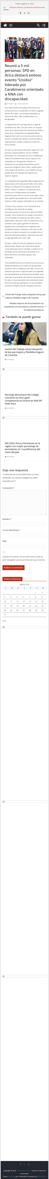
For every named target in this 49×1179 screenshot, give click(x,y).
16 (42, 601)
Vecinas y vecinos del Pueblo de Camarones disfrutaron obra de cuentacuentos (25, 8)
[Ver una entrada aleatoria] (43, 25)
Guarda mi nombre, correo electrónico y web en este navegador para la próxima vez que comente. (24, 558)
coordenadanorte (22, 104)
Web (4, 541)
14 (30, 601)
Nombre (7, 519)
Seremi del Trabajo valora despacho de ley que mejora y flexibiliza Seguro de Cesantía (25, 296)
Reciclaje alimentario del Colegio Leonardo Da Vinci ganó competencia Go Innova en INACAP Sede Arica (23, 399)
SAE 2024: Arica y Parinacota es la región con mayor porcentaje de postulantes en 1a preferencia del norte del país (22, 448)
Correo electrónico (11, 530)
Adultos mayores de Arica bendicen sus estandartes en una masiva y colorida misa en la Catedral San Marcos (24, 306)
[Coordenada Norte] (5, 25)
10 (5, 601)
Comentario (8, 488)
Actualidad (9, 60)
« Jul (4, 621)
